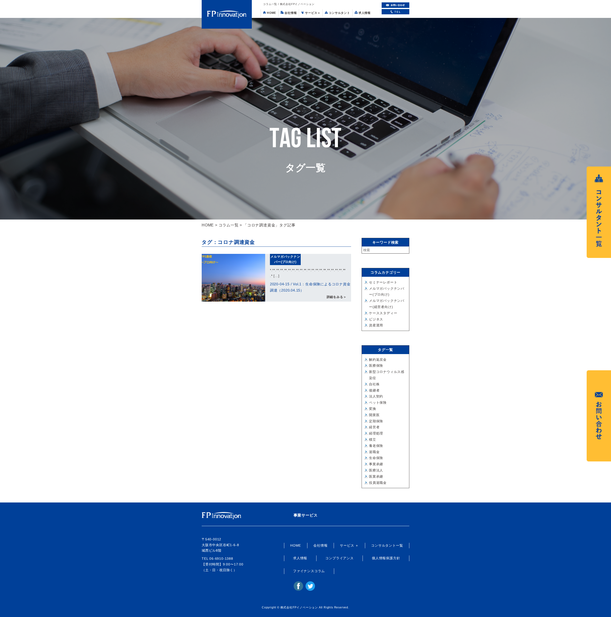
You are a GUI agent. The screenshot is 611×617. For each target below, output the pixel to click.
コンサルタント (339, 13)
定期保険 (376, 421)
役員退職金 (378, 483)
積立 (372, 439)
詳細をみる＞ (336, 297)
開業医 (374, 415)
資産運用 (376, 325)
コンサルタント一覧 (387, 545)
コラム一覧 (229, 225)
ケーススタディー (383, 313)
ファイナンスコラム (309, 571)
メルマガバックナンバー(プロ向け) (285, 259)
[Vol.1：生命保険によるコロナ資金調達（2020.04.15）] (233, 278)
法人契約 (376, 396)
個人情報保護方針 (386, 558)
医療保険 (376, 365)
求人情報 (364, 13)
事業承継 (376, 464)
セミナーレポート (383, 282)
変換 (372, 409)
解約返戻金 (378, 359)
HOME (271, 13)
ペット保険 (378, 402)
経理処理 (376, 433)
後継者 (374, 390)
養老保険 (376, 446)
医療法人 (376, 470)
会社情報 (290, 13)
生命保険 (376, 458)
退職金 (374, 452)
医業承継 (376, 476)
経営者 (374, 427)
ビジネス (376, 319)
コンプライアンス (339, 558)
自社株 (374, 384)
